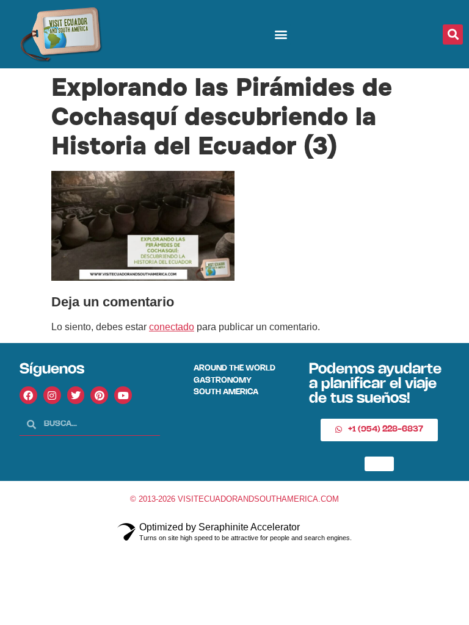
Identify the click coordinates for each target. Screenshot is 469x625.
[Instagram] (52, 395)
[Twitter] (76, 395)
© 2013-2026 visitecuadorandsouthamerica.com (234, 499)
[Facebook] (28, 395)
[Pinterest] (99, 395)
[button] (281, 34)
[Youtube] (123, 395)
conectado (171, 327)
